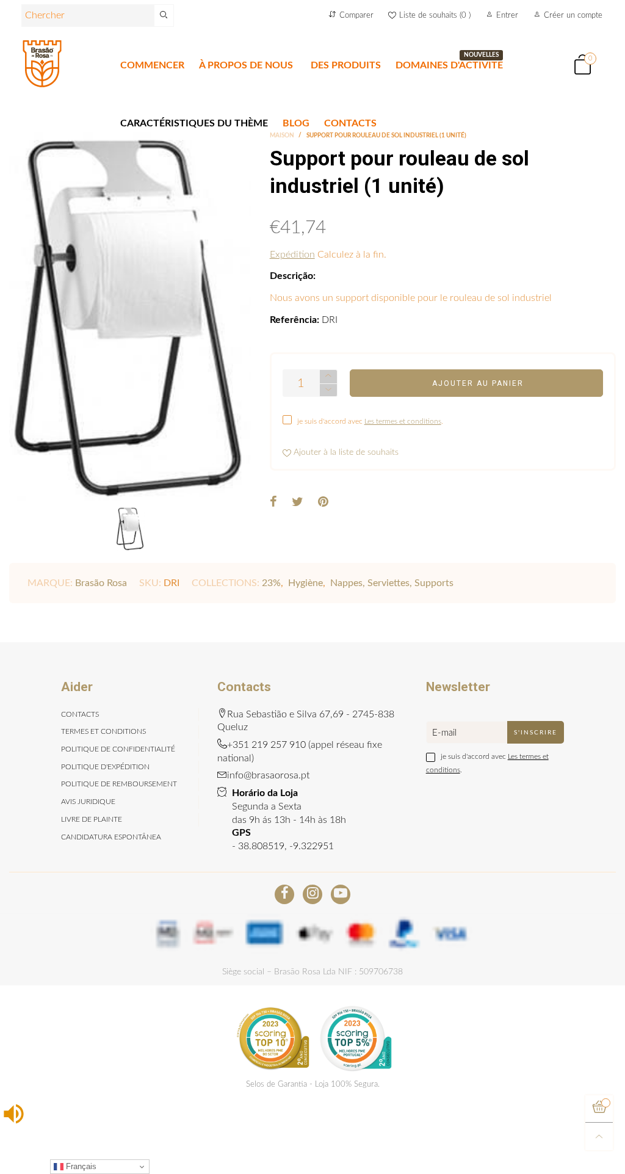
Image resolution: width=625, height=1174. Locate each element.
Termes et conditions (103, 731)
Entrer (507, 16)
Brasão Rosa (101, 583)
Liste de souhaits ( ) (435, 16)
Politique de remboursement (119, 784)
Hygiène (305, 583)
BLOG (296, 123)
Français (79, 1166)
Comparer (356, 16)
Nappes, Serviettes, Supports (391, 583)
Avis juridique (88, 801)
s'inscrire (535, 733)
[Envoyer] (164, 15)
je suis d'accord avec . (370, 421)
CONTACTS (350, 123)
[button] (328, 390)
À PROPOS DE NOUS (246, 65)
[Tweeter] (297, 503)
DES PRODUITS (346, 65)
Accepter (574, 1144)
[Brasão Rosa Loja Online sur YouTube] (340, 894)
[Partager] (273, 503)
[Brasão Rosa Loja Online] (42, 64)
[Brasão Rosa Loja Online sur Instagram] (312, 894)
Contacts (80, 714)
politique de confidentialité (118, 749)
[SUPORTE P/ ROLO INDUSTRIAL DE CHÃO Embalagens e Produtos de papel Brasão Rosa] (130, 316)
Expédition (292, 254)
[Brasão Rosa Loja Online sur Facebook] (284, 894)
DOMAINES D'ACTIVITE (449, 64)
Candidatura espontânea (111, 837)
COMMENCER (152, 65)
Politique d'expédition (105, 766)
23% (271, 583)
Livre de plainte (91, 819)
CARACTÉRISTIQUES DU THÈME (194, 123)
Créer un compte (573, 16)
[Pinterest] (323, 503)
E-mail (444, 732)
